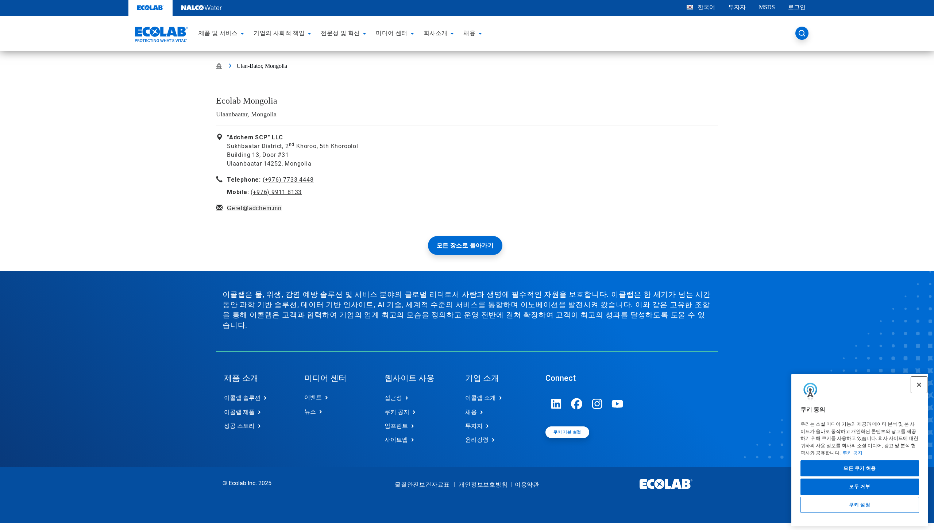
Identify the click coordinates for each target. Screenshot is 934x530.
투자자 (737, 7)
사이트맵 (396, 439)
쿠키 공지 (852, 453)
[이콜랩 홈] (160, 35)
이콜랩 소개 (480, 397)
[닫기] (919, 385)
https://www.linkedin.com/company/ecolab (556, 403)
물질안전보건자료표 (422, 484)
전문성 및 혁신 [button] (340, 33)
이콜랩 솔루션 (242, 397)
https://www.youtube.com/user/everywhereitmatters (617, 403)
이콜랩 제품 (239, 412)
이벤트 (313, 397)
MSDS (767, 7)
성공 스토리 (239, 425)
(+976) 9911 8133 (276, 192)
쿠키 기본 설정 (567, 432)
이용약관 (527, 484)
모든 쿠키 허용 (860, 468)
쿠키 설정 (859, 505)
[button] (243, 33)
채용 (471, 412)
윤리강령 (477, 439)
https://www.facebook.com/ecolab (577, 403)
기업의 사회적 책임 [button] (279, 33)
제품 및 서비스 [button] (218, 33)
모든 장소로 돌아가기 (465, 245)
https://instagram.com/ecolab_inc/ (597, 403)
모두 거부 (859, 486)
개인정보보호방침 (483, 484)
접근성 (393, 397)
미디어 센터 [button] (391, 33)
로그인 (797, 7)
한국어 (706, 7)
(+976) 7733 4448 (288, 179)
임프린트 (396, 425)
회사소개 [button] (436, 33)
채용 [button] (469, 33)
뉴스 (310, 411)
